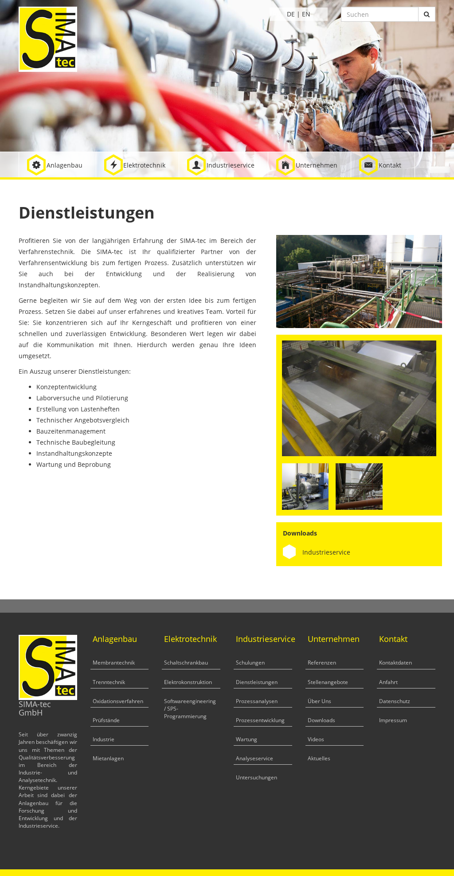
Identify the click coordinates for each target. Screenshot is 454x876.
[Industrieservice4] (305, 485)
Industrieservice (326, 552)
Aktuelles (319, 758)
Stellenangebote (328, 682)
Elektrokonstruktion (188, 682)
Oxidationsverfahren (118, 701)
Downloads (321, 720)
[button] (57, 164)
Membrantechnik (114, 662)
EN (306, 14)
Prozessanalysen (257, 701)
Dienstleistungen (257, 682)
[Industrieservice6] (359, 485)
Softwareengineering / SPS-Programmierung (190, 708)
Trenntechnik (109, 682)
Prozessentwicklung (260, 720)
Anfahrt (388, 682)
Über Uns (319, 701)
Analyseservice (254, 758)
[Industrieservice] (359, 397)
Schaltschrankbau (186, 662)
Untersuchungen (256, 777)
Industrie (103, 739)
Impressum (393, 720)
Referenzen (322, 662)
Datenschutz (394, 701)
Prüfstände (106, 720)
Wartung (246, 739)
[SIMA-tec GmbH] (48, 38)
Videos (316, 739)
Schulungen (250, 662)
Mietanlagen (108, 758)
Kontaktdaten (395, 662)
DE (291, 14)
